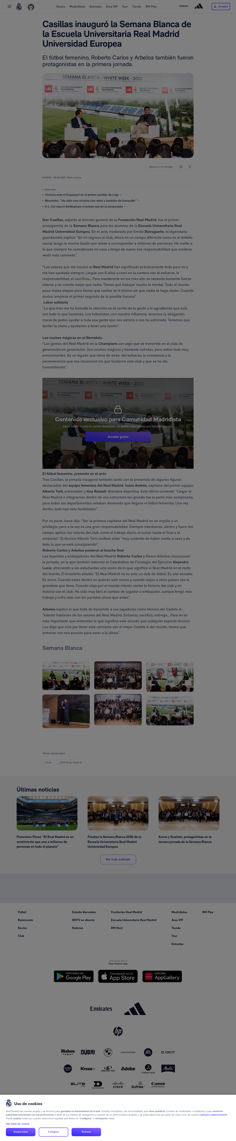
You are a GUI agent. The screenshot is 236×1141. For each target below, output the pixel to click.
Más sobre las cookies (17, 1123)
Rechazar (86, 1132)
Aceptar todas (21, 1132)
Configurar (53, 1132)
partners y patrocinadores (213, 1114)
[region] (118, 1118)
